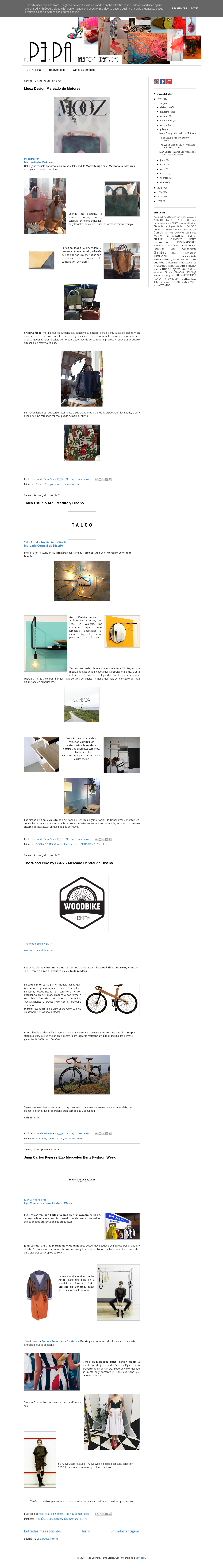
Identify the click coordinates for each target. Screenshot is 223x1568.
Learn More (179, 8)
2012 (160, 201)
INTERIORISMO (86, 844)
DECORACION (161, 242)
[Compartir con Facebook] (106, 479)
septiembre (166, 120)
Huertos (175, 253)
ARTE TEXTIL (184, 219)
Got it (195, 8)
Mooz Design (31, 158)
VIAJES (193, 282)
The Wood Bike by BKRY (38, 943)
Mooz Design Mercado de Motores (52, 88)
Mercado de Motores (39, 162)
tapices (167, 282)
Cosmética (191, 232)
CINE (185, 229)
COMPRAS (179, 232)
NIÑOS (165, 269)
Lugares (159, 262)
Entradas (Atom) (48, 1538)
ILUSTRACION (160, 256)
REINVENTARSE (73, 1138)
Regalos (170, 275)
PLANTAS (179, 272)
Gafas (173, 249)
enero (163, 182)
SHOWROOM (171, 278)
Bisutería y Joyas (164, 226)
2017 (160, 99)
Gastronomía (189, 248)
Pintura (168, 272)
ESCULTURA (173, 245)
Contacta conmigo (84, 69)
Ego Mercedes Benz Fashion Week (48, 1203)
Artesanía (166, 223)
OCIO (60, 1138)
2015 (160, 187)
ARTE (173, 219)
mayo (163, 164)
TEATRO (176, 281)
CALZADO (191, 226)
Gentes (58, 844)
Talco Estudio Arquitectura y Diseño (54, 503)
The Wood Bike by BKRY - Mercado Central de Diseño (68, 863)
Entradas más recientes (43, 1531)
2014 (160, 192)
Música (157, 269)
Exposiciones (189, 245)
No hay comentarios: (78, 479)
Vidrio (157, 285)
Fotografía (159, 248)
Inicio (86, 1531)
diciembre (165, 107)
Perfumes (158, 272)
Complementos (53, 484)
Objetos (175, 269)
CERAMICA (159, 229)
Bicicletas (41, 1138)
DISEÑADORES (44, 844)
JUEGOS (175, 259)
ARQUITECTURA (161, 219)
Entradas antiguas (125, 1531)
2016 (160, 103)
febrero (164, 177)
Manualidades (173, 262)
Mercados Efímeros (170, 266)
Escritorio (158, 245)
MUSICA (192, 266)
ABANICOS (158, 217)
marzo (164, 173)
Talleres (158, 282)
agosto (164, 124)
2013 (160, 196)
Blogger (141, 1557)
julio (162, 129)
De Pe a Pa (33, 69)
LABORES (185, 259)
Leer (194, 259)
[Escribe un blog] (100, 479)
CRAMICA (158, 236)
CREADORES (175, 236)
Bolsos (40, 484)
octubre (164, 116)
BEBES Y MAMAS (179, 223)
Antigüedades (190, 217)
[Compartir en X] (103, 479)
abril (163, 169)
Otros (193, 269)
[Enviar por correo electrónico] (96, 479)
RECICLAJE (191, 272)
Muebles (101, 844)
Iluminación (70, 844)
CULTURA (158, 239)
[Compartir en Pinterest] (110, 479)
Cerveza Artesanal (173, 229)
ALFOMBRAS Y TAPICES (174, 217)
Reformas (159, 275)
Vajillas (185, 282)
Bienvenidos (57, 69)
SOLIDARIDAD (189, 278)
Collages (192, 229)
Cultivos (192, 236)
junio (163, 160)
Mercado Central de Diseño (43, 545)
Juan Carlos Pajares (35, 1199)
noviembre (166, 111)
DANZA (192, 239)
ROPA (83, 1518)
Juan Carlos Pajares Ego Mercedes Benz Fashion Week (70, 1157)
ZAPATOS (165, 285)
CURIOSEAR (176, 239)
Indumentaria (71, 484)
